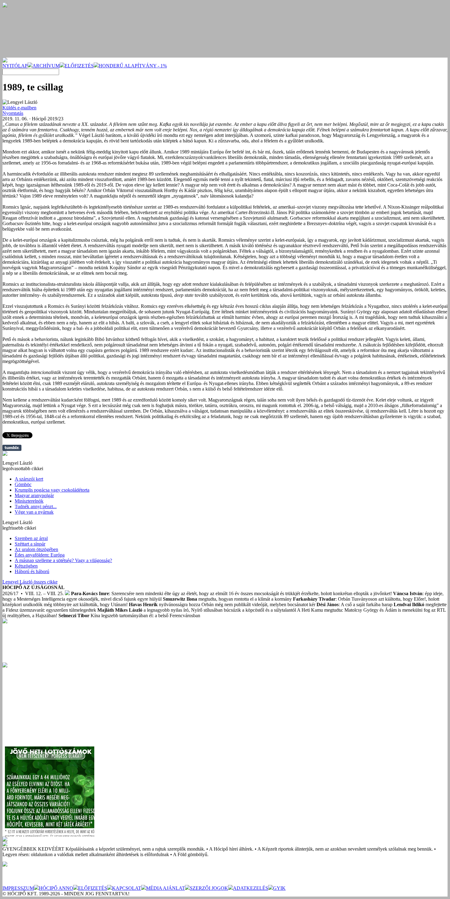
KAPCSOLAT (126, 888)
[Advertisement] (48, 705)
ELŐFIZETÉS (79, 65)
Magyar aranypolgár (34, 495)
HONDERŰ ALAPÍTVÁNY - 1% (133, 65)
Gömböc (23, 484)
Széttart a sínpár (30, 543)
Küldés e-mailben (19, 107)
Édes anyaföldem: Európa (40, 554)
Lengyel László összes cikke (30, 581)
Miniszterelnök (29, 501)
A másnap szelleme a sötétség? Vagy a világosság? (63, 560)
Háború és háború (32, 571)
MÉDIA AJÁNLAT (165, 888)
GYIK (279, 888)
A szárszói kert (29, 479)
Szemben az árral (31, 538)
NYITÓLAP (15, 65)
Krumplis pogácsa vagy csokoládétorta (52, 490)
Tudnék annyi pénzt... (36, 506)
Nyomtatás (12, 113)
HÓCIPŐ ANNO (56, 888)
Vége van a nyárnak (34, 512)
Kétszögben (26, 565)
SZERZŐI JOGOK (209, 888)
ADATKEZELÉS (250, 888)
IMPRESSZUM (18, 888)
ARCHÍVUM (46, 65)
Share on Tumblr (11, 448)
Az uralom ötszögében (36, 549)
